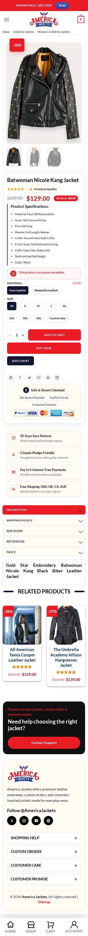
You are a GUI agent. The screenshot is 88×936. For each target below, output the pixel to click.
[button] (7, 19)
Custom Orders (44, 852)
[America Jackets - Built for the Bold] (44, 19)
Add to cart (54, 335)
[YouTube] (36, 820)
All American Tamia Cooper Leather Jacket (22, 655)
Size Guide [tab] (15, 531)
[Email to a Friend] (38, 378)
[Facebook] (11, 820)
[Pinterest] (48, 820)
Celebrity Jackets (23, 31)
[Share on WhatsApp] (10, 378)
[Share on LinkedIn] (57, 378)
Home (6, 31)
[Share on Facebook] (20, 378)
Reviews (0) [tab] (16, 541)
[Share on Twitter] (29, 378)
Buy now (44, 348)
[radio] (17, 290)
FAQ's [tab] (11, 552)
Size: (10, 298)
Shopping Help (44, 838)
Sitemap (44, 902)
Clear (77, 282)
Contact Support (44, 742)
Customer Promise (44, 879)
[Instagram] (24, 820)
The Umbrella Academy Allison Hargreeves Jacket (66, 657)
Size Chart (20, 361)
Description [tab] (17, 510)
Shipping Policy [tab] (20, 520)
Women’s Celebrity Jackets (53, 31)
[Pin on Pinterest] (48, 378)
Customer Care (44, 865)
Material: (14, 283)
